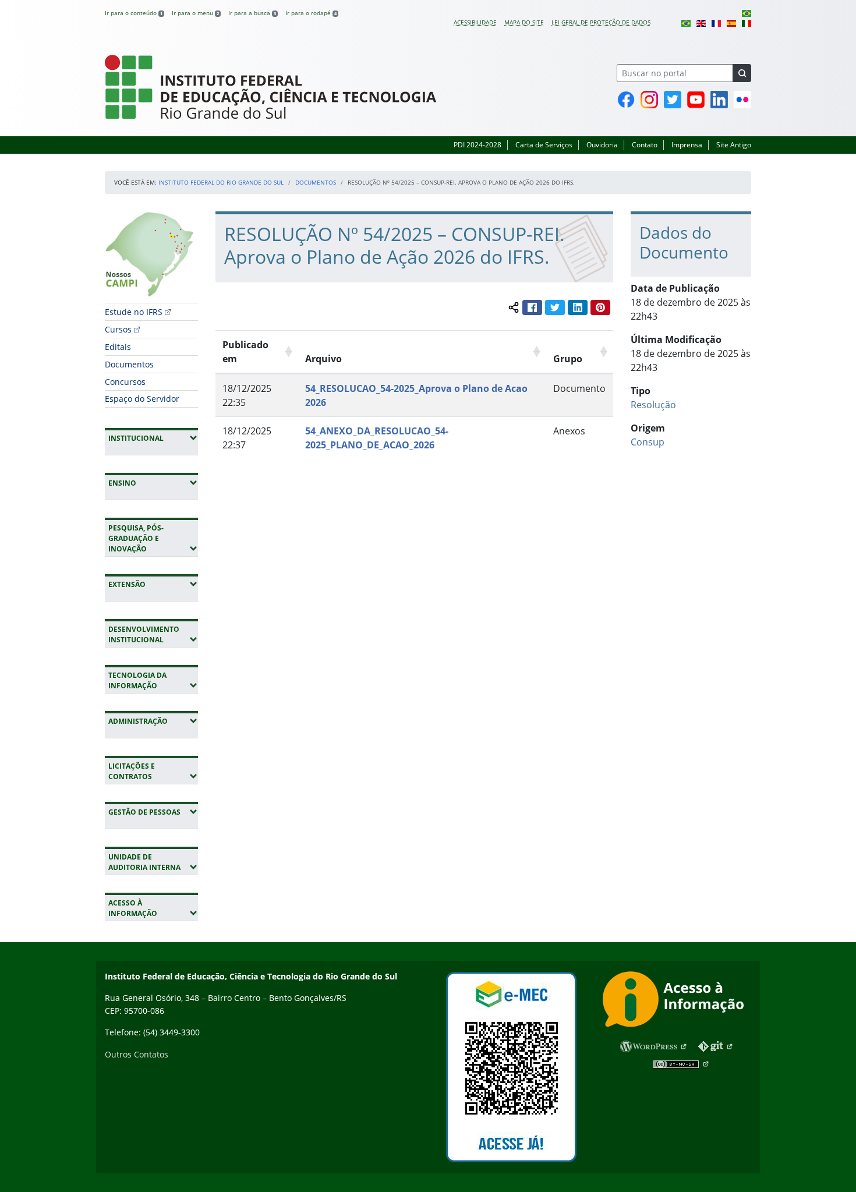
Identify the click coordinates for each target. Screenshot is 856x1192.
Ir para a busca (252, 13)
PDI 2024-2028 (477, 145)
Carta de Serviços (543, 145)
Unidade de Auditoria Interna (153, 862)
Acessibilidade (475, 22)
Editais (118, 346)
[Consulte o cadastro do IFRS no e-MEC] (511, 1067)
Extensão (153, 584)
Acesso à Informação (153, 908)
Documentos (315, 182)
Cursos (118, 329)
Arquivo (323, 358)
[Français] (716, 22)
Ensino (153, 482)
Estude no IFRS (133, 311)
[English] (701, 22)
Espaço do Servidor (142, 398)
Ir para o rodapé (311, 13)
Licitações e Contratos (153, 771)
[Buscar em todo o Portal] (742, 73)
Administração (153, 721)
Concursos (125, 381)
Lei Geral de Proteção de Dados (600, 22)
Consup (647, 442)
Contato (644, 145)
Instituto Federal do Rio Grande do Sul (221, 182)
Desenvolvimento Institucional (153, 634)
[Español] (731, 22)
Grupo (567, 358)
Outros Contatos (136, 1054)
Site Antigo (733, 145)
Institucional (153, 438)
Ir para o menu (195, 13)
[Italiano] (746, 22)
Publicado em (245, 351)
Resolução (653, 404)
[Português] (746, 13)
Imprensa (686, 145)
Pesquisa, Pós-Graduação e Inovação (153, 538)
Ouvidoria (602, 145)
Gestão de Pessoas (153, 812)
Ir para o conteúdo (133, 13)
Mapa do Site (524, 22)
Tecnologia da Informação (153, 680)
